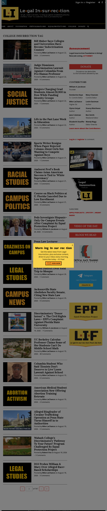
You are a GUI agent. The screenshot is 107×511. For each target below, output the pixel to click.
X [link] (72, 245)
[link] (53, 245)
